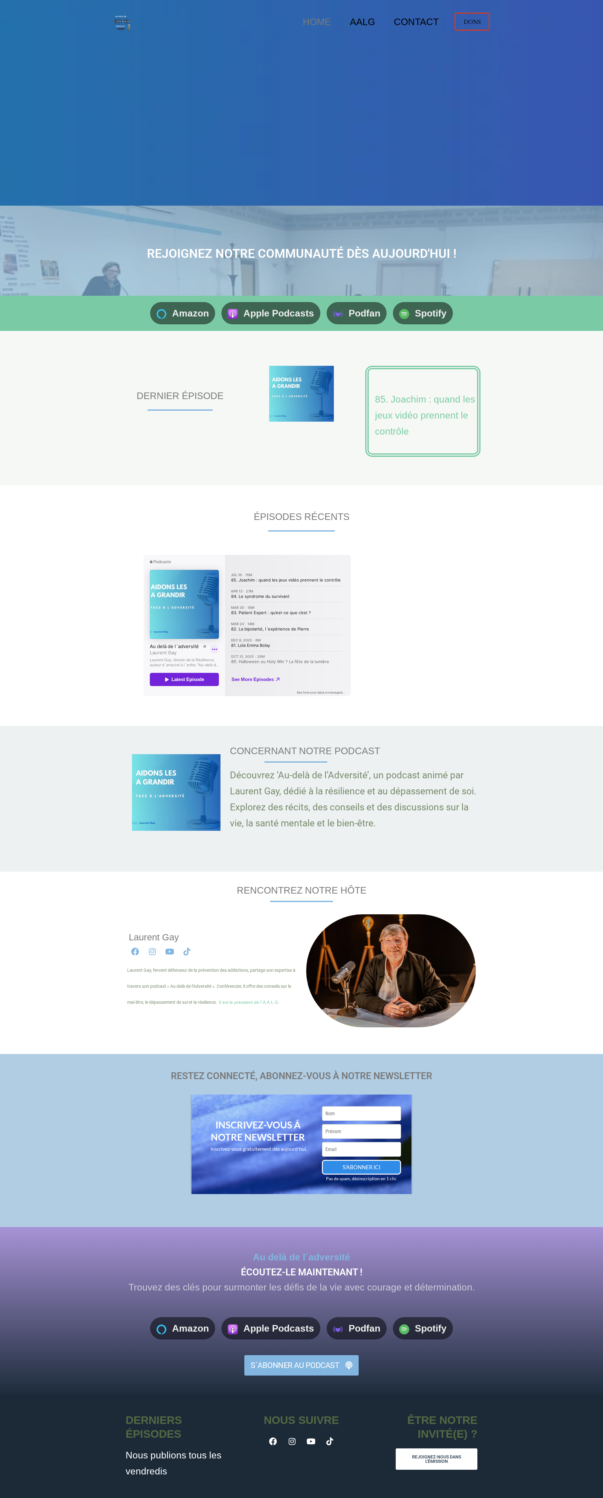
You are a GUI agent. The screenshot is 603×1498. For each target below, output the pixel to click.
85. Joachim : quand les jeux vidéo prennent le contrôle (425, 415)
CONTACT (416, 22)
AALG (362, 22)
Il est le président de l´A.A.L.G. (249, 1002)
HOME (317, 22)
